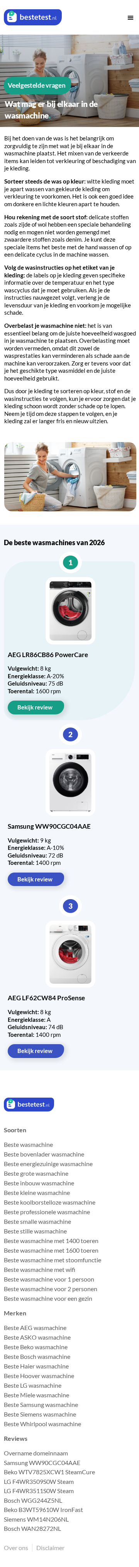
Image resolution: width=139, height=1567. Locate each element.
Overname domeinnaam (36, 1453)
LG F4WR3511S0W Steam (39, 1490)
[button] (130, 17)
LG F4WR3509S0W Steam (39, 1481)
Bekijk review (35, 707)
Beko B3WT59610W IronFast (43, 1509)
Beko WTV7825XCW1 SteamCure (49, 1471)
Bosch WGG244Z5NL (33, 1500)
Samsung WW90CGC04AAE (42, 1462)
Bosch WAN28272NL (32, 1528)
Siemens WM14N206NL (36, 1519)
